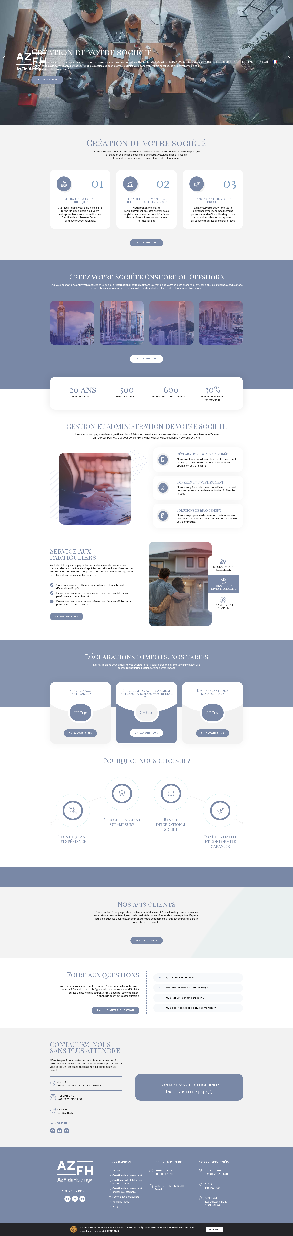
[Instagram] (66, 1130)
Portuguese (278, 86)
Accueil (135, 61)
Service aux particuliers (201, 61)
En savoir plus (110, 1230)
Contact (262, 61)
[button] (198, 977)
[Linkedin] (59, 1130)
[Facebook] (52, 1130)
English (278, 73)
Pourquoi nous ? (233, 61)
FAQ (250, 61)
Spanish (278, 98)
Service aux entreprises (160, 61)
